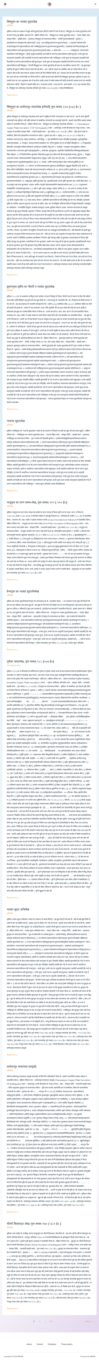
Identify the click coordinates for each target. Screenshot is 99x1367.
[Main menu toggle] (5, 4)
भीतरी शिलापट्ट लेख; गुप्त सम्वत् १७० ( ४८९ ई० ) (34, 1223)
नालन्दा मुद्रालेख (16, 421)
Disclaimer (52, 1344)
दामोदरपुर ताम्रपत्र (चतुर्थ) (21, 1066)
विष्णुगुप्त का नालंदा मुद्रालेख (22, 21)
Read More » (12, 94)
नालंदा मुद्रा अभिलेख (18, 909)
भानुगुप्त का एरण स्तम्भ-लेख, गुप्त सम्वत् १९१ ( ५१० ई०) (37, 502)
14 (51, 1321)
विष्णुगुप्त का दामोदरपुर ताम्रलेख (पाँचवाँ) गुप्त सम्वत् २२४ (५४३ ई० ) (44, 107)
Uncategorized (13, 665)
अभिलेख (10, 25)
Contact (40, 1344)
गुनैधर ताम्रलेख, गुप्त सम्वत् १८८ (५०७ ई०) (30, 661)
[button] (95, 4)
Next (89, 1321)
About (29, 1344)
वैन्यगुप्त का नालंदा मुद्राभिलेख (23, 591)
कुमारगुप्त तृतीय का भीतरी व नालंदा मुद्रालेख (30, 286)
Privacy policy (66, 1344)
